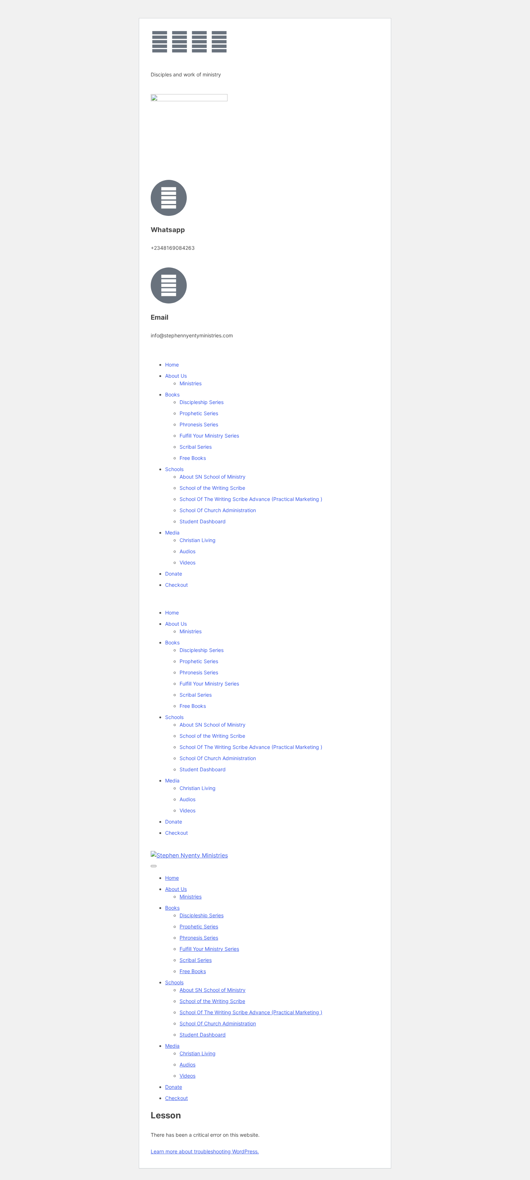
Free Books (193, 458)
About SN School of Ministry (213, 477)
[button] (265, 598)
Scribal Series (196, 447)
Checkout (176, 585)
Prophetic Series (199, 413)
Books (172, 394)
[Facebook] (160, 42)
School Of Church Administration (218, 510)
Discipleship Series (202, 402)
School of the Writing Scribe (212, 488)
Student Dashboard (203, 521)
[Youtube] (199, 42)
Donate (173, 574)
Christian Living (198, 540)
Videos (187, 562)
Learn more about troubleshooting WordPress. (205, 1151)
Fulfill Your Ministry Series (209, 435)
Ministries (191, 383)
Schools (174, 469)
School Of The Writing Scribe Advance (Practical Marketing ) (251, 499)
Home (172, 364)
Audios (187, 551)
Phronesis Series (199, 424)
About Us (176, 376)
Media (172, 532)
